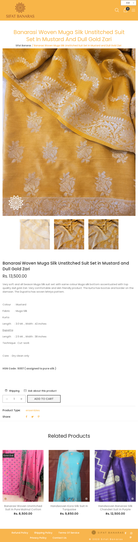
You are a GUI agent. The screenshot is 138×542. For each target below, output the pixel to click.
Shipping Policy (43, 532)
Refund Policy (20, 532)
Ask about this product (42, 391)
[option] (37, 234)
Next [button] (131, 473)
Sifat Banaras (23, 45)
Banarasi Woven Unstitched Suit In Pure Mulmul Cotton (23, 507)
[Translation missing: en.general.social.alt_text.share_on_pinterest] (39, 416)
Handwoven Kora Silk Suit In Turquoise (69, 507)
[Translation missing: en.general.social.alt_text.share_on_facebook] (27, 416)
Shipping (14, 391)
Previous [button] (6, 473)
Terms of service (68, 532)
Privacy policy (38, 537)
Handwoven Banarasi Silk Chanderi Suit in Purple (115, 507)
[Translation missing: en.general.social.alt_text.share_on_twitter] (32, 416)
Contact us (59, 537)
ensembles (33, 410)
